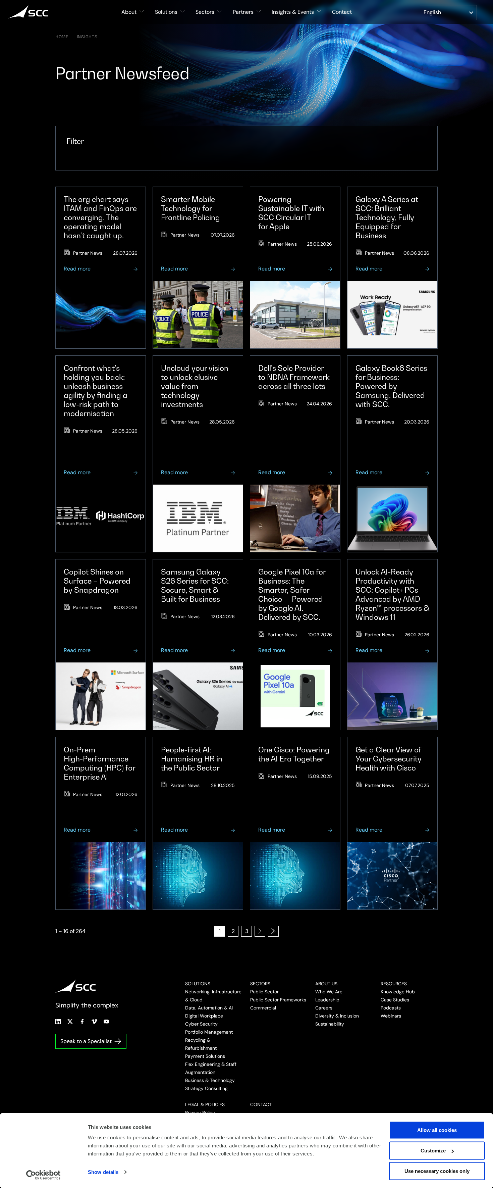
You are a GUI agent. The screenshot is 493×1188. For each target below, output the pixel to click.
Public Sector (264, 992)
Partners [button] (243, 12)
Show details (103, 1172)
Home (62, 37)
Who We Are (328, 992)
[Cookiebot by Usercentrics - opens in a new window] (43, 1175)
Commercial (263, 1008)
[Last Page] (273, 931)
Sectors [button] (205, 12)
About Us (326, 984)
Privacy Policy (200, 1112)
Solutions (197, 984)
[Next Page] (260, 931)
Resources (394, 984)
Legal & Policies (205, 1104)
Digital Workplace (204, 1016)
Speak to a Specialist (86, 1041)
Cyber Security (201, 1024)
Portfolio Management (209, 1032)
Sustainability (329, 1024)
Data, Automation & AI (209, 1008)
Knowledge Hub (398, 992)
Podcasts (391, 1008)
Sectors (260, 984)
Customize (433, 1150)
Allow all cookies (437, 1130)
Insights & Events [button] (293, 12)
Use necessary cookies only (437, 1171)
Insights (87, 37)
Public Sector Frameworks (278, 1000)
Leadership (327, 1000)
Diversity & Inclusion (337, 1016)
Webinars (391, 1016)
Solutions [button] (166, 12)
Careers (323, 1008)
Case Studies (395, 1000)
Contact (342, 12)
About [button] (128, 12)
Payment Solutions (205, 1056)
